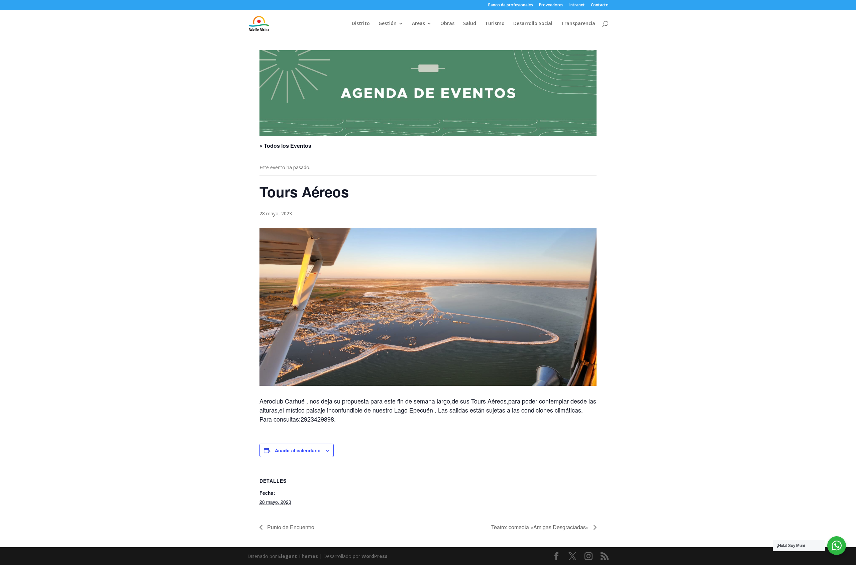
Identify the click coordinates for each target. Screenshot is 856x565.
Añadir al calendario (298, 450)
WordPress (374, 556)
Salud (469, 23)
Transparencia (578, 23)
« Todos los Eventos (285, 145)
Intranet (577, 5)
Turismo (495, 23)
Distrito (361, 23)
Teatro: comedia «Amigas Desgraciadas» (540, 527)
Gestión (388, 23)
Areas (418, 23)
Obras (447, 23)
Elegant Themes (298, 556)
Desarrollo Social (532, 23)
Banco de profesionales (510, 5)
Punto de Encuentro (290, 527)
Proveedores (551, 5)
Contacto (600, 5)
